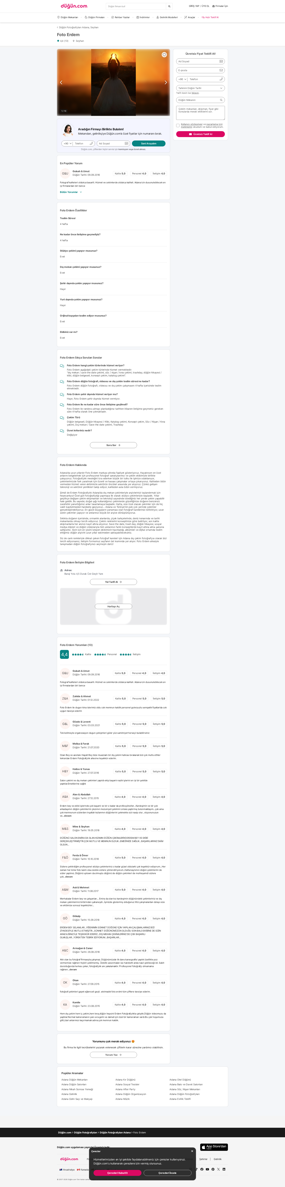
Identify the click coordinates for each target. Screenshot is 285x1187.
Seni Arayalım (148, 143)
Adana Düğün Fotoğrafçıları (185, 1094)
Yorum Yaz (111, 1054)
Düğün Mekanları (69, 17)
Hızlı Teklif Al (211, 17)
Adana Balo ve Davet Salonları (186, 1084)
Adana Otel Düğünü (180, 1079)
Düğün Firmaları (96, 17)
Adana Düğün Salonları (73, 1084)
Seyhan (94, 27)
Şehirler (203, 1159)
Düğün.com (64, 1132)
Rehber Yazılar (122, 17)
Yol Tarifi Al (111, 582)
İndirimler (145, 17)
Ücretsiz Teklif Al (202, 134)
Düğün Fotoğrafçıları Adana (115, 1132)
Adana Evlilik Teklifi (180, 1098)
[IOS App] (214, 1147)
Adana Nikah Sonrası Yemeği (77, 1089)
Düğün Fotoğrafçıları (85, 1132)
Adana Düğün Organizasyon (130, 1094)
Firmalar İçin (222, 6)
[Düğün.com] (74, 6)
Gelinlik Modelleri (169, 17)
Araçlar (191, 17)
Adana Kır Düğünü (125, 1079)
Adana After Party (125, 1089)
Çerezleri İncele (167, 1172)
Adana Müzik (122, 1098)
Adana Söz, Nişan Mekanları (185, 1089)
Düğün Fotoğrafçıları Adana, (74, 27)
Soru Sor (111, 445)
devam (68, 815)
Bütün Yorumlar (69, 192)
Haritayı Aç (113, 606)
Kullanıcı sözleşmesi (191, 124)
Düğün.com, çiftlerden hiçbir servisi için (113, 149)
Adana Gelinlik (69, 1094)
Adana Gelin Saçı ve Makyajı (76, 1098)
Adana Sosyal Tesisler (127, 1084)
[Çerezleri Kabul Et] (192, 1151)
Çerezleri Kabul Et (117, 1172)
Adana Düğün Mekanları (74, 1079)
